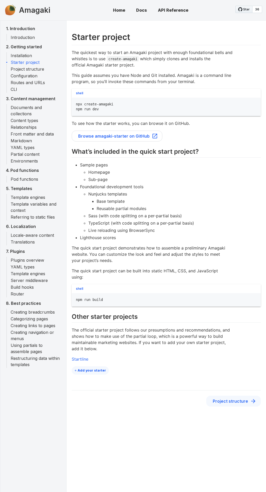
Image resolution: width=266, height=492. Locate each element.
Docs (141, 10)
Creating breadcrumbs (33, 312)
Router (17, 293)
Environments (24, 161)
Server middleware (29, 280)
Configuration (24, 75)
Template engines (28, 197)
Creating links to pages (33, 325)
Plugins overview (27, 260)
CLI (14, 89)
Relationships (24, 127)
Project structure (27, 69)
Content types (24, 120)
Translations (23, 242)
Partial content (25, 154)
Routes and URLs (28, 82)
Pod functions (24, 179)
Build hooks (22, 287)
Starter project (25, 62)
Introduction (23, 37)
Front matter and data (32, 134)
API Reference (173, 10)
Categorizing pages (29, 318)
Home (119, 10)
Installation (21, 55)
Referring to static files (33, 217)
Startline (80, 359)
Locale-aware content (32, 235)
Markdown (21, 140)
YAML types (23, 147)
